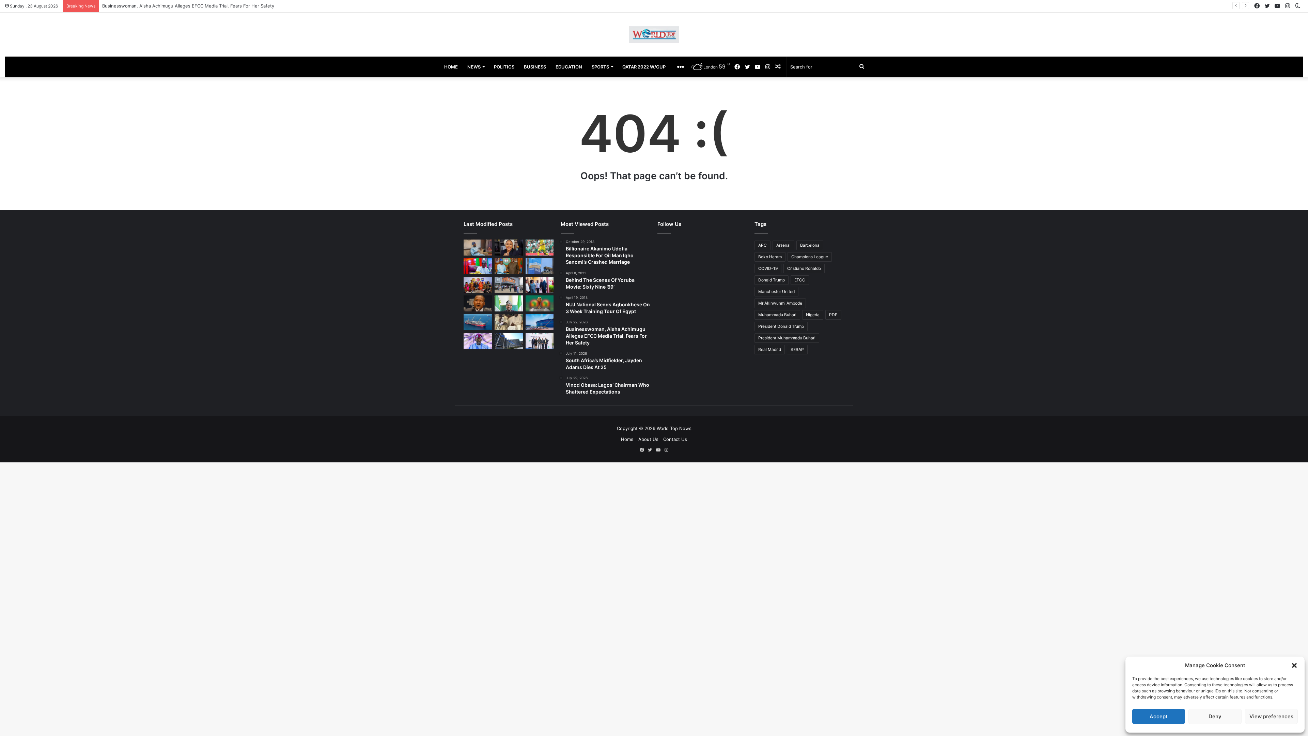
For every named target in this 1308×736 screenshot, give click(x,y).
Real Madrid (769, 349)
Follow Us (669, 224)
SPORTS (600, 67)
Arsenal (783, 245)
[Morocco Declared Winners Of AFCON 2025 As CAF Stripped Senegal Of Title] (540, 303)
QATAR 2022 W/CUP (644, 67)
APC (762, 245)
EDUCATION (569, 67)
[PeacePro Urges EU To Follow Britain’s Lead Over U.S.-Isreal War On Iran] (509, 341)
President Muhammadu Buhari (786, 337)
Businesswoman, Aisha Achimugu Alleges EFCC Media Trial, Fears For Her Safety (188, 6)
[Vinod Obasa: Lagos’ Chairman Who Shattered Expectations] (478, 248)
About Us (648, 439)
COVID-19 (768, 268)
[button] (1294, 665)
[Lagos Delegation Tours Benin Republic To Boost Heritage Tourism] (540, 285)
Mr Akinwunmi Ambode (780, 303)
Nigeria (813, 314)
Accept (1159, 716)
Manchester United (776, 291)
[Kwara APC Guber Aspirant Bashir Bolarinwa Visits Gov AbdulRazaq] (509, 266)
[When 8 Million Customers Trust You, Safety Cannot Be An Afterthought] (540, 266)
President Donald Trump (781, 326)
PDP (833, 314)
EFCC (799, 279)
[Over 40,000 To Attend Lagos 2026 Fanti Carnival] (478, 285)
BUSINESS (535, 67)
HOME (451, 67)
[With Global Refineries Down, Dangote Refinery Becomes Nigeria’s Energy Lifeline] (540, 322)
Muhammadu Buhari (777, 314)
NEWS (474, 67)
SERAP (797, 349)
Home (627, 439)
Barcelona (810, 245)
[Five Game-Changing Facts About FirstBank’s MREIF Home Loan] (540, 341)
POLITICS (504, 67)
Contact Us (675, 439)
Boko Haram (770, 256)
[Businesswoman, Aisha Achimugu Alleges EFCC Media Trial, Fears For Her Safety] (509, 248)
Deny (1215, 716)
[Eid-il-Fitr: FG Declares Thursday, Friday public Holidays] (509, 303)
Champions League (809, 256)
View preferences (1271, 716)
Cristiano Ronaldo (804, 268)
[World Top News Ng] (654, 34)
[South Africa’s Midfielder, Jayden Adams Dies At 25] (540, 248)
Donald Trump (771, 279)
